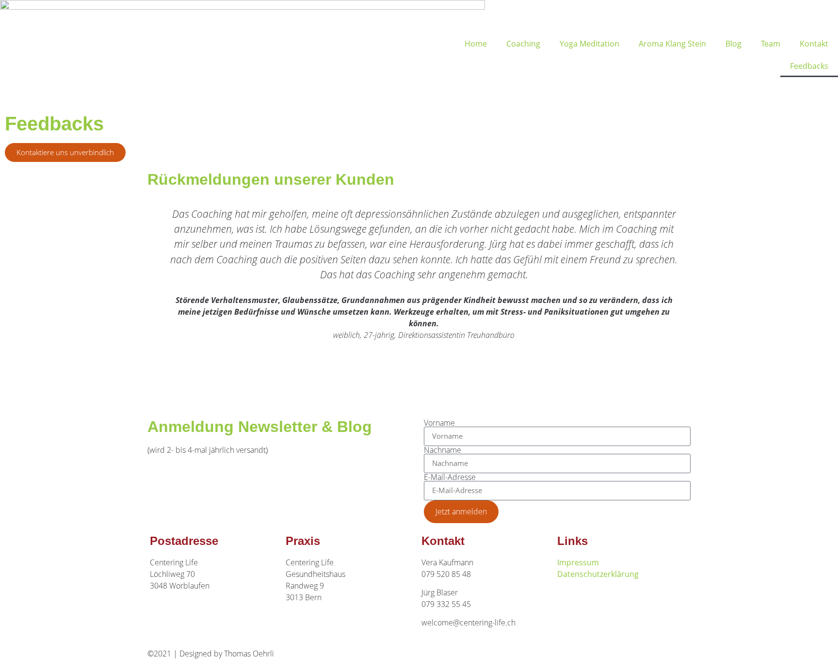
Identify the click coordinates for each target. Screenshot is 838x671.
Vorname (439, 423)
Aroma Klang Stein (672, 43)
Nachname (442, 450)
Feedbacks (809, 66)
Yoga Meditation (589, 43)
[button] (156, 298)
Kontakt (814, 43)
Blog (733, 43)
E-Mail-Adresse (450, 477)
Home (476, 43)
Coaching (523, 43)
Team (770, 43)
